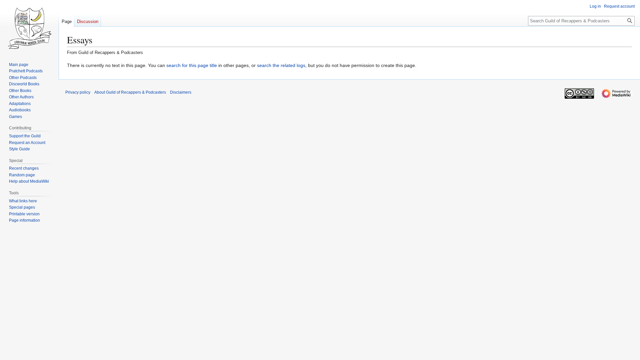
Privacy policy (77, 92)
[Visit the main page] (29, 26)
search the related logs (281, 65)
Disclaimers (180, 92)
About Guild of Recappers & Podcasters (130, 92)
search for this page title (191, 65)
